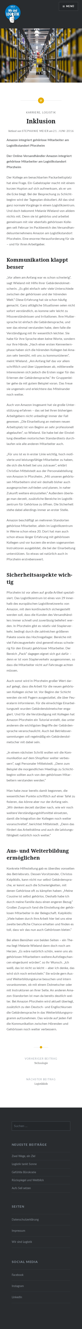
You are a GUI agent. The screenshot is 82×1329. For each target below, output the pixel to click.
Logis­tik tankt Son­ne (24, 1164)
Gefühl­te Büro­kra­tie (24, 1172)
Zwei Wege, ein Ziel (23, 1156)
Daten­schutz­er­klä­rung (25, 1219)
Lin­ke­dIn (17, 1297)
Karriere (33, 112)
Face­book (17, 1274)
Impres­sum (18, 1230)
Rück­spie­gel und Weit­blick (28, 1180)
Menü (70, 6)
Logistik (49, 112)
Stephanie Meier (35, 131)
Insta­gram (18, 1286)
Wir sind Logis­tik (22, 1241)
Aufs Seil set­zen (21, 1188)
